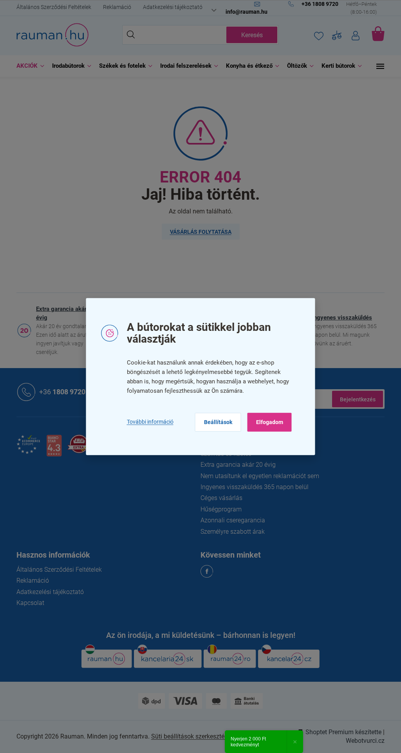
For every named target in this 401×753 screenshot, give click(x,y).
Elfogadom (266, 422)
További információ (147, 422)
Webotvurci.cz (362, 740)
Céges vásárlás (219, 498)
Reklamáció (114, 7)
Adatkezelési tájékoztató (170, 7)
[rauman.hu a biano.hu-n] (51, 448)
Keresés (249, 35)
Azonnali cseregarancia (230, 520)
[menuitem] (25, 66)
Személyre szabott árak (230, 531)
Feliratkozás (354, 399)
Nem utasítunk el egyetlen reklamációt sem (257, 476)
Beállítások (215, 422)
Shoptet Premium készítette (341, 732)
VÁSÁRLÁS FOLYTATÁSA (197, 232)
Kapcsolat (28, 603)
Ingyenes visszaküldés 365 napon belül (252, 487)
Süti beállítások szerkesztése (188, 736)
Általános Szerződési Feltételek (51, 7)
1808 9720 (59, 391)
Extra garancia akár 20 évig (62, 313)
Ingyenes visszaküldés (339, 317)
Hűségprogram (218, 509)
